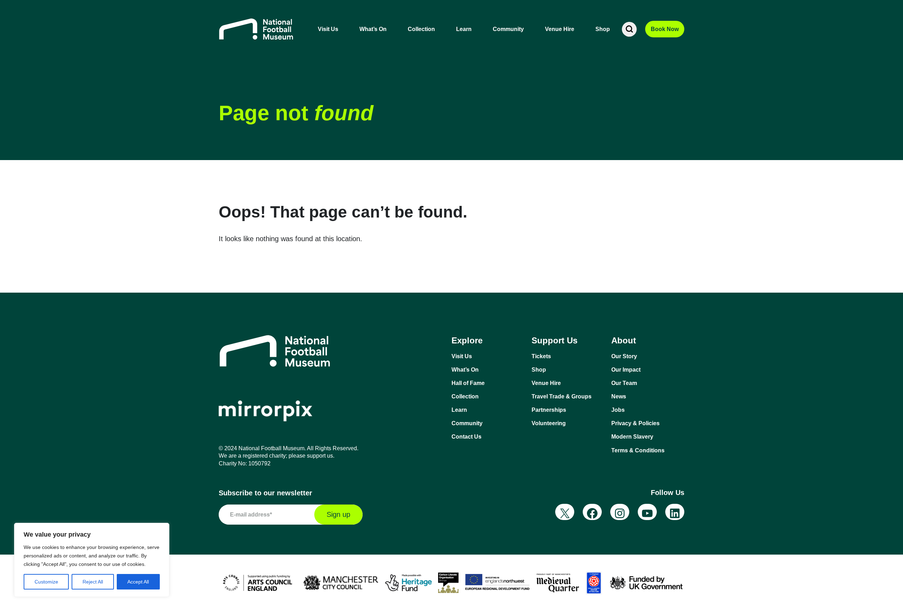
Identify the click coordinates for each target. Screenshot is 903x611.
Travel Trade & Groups (562, 396)
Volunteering (549, 423)
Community (508, 29)
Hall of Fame (468, 383)
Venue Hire (559, 29)
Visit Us (328, 29)
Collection (421, 29)
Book (665, 29)
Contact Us (466, 437)
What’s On (373, 29)
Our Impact (626, 370)
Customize (46, 582)
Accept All (138, 582)
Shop (602, 29)
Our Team (624, 383)
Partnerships (549, 410)
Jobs (618, 410)
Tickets (541, 356)
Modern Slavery (632, 437)
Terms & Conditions (638, 450)
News (618, 396)
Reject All (93, 582)
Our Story (624, 356)
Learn (464, 29)
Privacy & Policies (635, 423)
